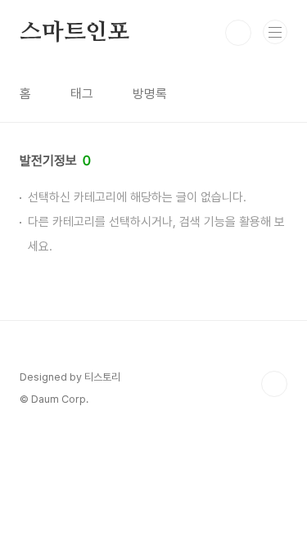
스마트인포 (74, 32)
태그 (81, 94)
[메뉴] (275, 32)
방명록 (150, 94)
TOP (274, 384)
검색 (238, 32)
